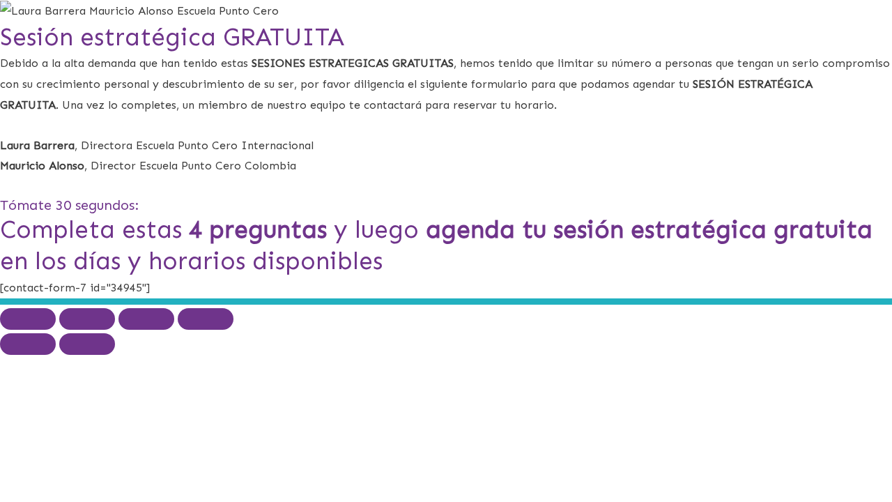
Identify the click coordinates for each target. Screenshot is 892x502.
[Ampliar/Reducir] (28, 319)
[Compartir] (146, 319)
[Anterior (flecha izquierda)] (28, 344)
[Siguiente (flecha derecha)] (87, 344)
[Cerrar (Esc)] (205, 319)
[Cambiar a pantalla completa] (87, 319)
